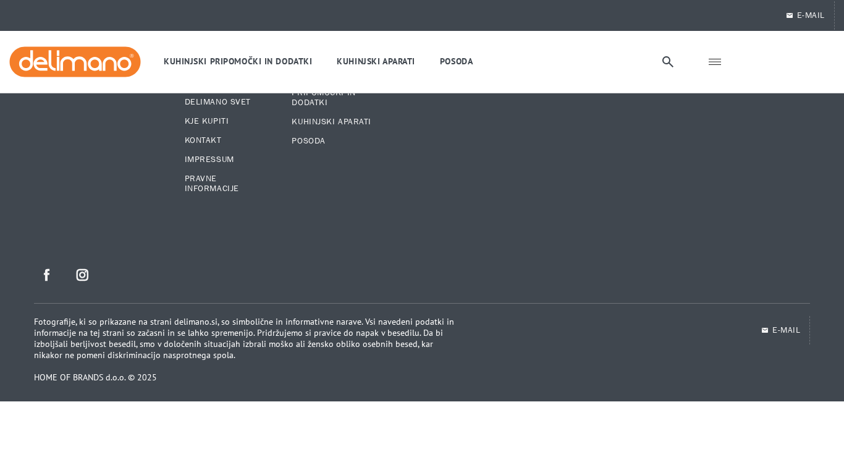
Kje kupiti (207, 121)
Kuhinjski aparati (331, 121)
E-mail (786, 330)
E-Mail (811, 15)
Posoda (308, 141)
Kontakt (203, 140)
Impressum (209, 159)
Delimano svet (218, 102)
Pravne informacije (212, 183)
